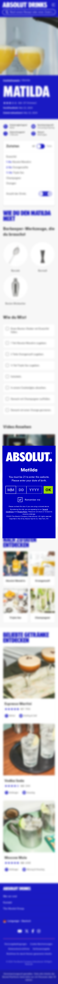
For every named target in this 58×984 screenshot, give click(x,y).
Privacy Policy (22, 512)
